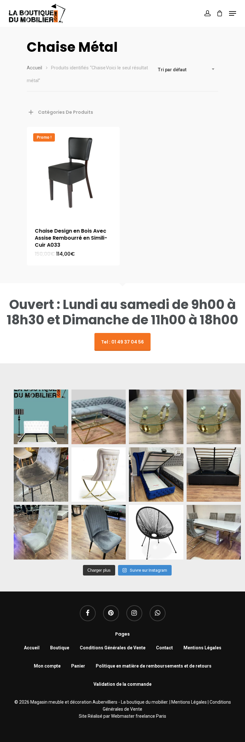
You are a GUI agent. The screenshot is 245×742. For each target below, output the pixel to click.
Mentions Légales (202, 647)
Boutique (59, 647)
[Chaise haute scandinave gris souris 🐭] (41, 474)
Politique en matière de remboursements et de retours (154, 666)
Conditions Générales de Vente (112, 647)
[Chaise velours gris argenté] (98, 532)
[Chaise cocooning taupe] (98, 474)
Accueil (34, 68)
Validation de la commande (122, 684)
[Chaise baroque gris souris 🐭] (41, 532)
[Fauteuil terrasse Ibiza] (156, 532)
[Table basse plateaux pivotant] (156, 417)
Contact (164, 647)
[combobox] (186, 69)
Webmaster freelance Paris (138, 716)
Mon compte (47, 666)
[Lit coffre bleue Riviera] (156, 474)
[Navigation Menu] (232, 13)
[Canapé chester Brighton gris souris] (98, 417)
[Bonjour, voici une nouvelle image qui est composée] (41, 417)
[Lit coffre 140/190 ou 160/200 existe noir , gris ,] (214, 474)
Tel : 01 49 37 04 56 (122, 342)
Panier (78, 666)
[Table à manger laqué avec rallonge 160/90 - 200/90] (214, 532)
